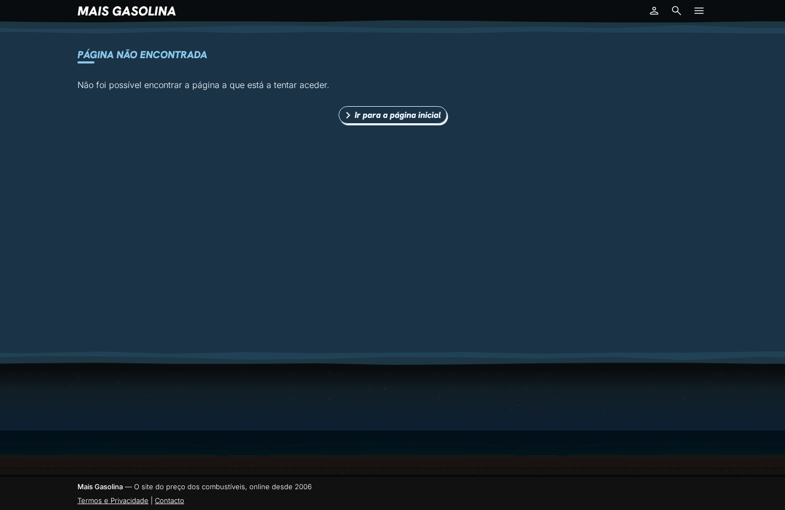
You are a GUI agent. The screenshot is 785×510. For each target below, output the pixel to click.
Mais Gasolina (126, 11)
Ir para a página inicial (398, 115)
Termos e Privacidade (112, 500)
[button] (654, 10)
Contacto (169, 500)
